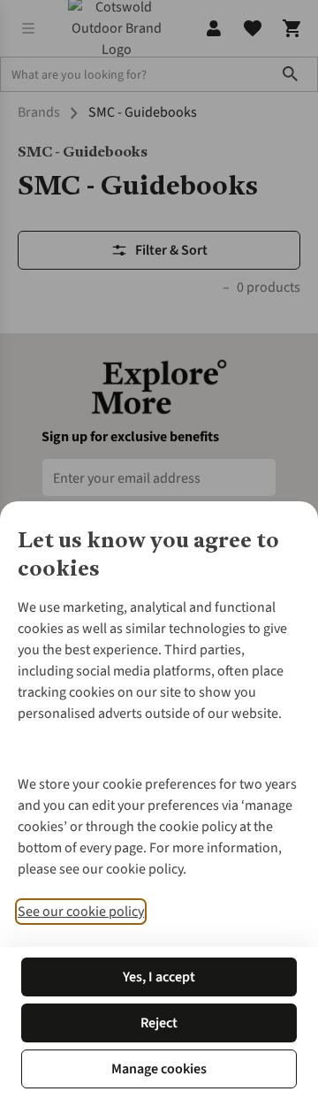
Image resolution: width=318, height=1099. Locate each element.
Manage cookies (159, 1069)
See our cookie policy (81, 911)
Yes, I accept (159, 977)
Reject (159, 1023)
